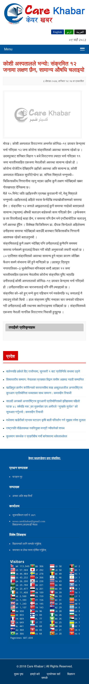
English (57, 31)
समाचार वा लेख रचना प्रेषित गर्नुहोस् (29, 550)
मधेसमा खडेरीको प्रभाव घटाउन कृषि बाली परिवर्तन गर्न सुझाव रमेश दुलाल (45, 420)
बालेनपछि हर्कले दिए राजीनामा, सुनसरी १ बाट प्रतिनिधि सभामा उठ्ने (43, 371)
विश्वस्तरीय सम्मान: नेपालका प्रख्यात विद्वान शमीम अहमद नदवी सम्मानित (45, 379)
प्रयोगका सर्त (54, 674)
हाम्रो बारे (35, 674)
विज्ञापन (71, 674)
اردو (69, 31)
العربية (80, 31)
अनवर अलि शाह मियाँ (22, 495)
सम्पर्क (44, 677)
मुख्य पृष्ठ (19, 674)
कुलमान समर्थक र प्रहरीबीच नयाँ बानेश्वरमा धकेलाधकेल (36, 436)
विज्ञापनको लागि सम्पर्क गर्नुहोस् (26, 543)
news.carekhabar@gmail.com (28, 521)
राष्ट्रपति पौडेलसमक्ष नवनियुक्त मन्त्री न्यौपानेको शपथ (35, 428)
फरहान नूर (17, 476)
